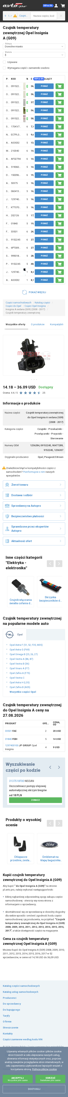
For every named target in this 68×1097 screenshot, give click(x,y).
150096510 (17, 175)
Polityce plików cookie (44, 1069)
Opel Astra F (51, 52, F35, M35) (26, 644)
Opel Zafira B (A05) (20, 687)
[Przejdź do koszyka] (63, 5)
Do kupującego (11, 1009)
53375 (14, 183)
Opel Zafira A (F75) (20, 673)
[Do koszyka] (60, 86)
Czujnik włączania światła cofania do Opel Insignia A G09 (20, 601)
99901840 (16, 255)
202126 (15, 215)
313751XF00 (21, 780)
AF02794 (16, 158)
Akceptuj (18, 1079)
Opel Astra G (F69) (20, 649)
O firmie (7, 1021)
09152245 (16, 86)
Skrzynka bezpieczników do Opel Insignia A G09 (50, 599)
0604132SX (17, 191)
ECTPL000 (16, 134)
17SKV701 (16, 126)
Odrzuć (50, 1079)
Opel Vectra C (17, 677)
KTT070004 (17, 207)
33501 (14, 231)
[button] (48, 5)
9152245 (15, 239)
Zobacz (35, 800)
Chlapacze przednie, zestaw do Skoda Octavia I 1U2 (21, 858)
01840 (14, 223)
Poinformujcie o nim (34, 471)
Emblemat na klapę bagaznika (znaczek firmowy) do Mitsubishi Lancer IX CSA (50, 858)
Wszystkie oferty (15, 324)
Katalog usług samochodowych (20, 991)
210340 (15, 150)
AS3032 (15, 142)
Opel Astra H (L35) (20, 682)
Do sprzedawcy (12, 1003)
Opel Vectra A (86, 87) (21, 659)
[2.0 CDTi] (14, 15)
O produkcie (37, 324)
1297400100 (17, 199)
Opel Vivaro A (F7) (19, 668)
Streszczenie (10, 1027)
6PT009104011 (19, 247)
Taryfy (6, 1015)
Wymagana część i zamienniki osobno (28, 68)
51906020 (16, 167)
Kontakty (7, 1033)
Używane (12, 62)
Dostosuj (34, 1089)
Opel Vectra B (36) (19, 663)
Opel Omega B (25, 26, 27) (24, 654)
